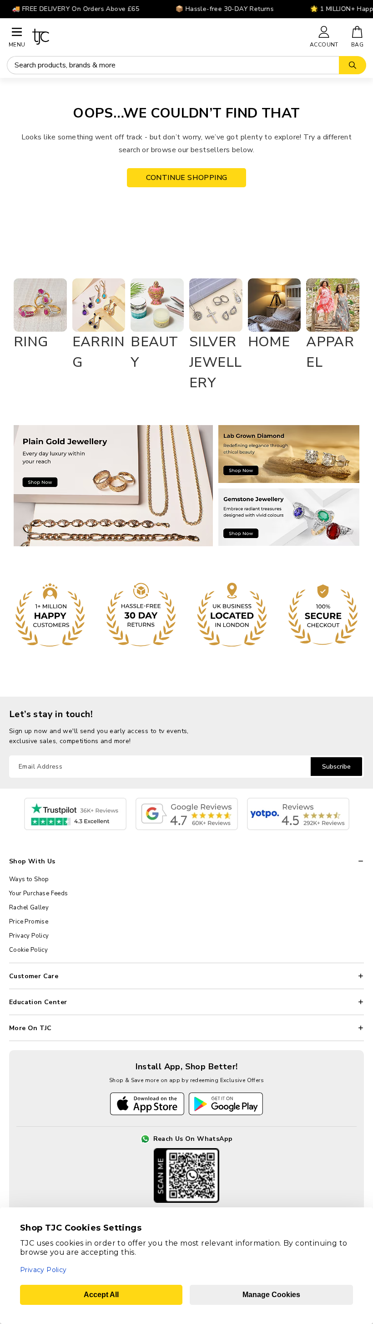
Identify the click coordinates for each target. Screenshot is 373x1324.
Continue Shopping (186, 178)
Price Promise (28, 922)
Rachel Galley (29, 907)
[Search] (352, 65)
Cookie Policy (28, 950)
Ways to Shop (29, 879)
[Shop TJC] (167, 37)
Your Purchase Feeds (38, 893)
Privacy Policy (29, 936)
